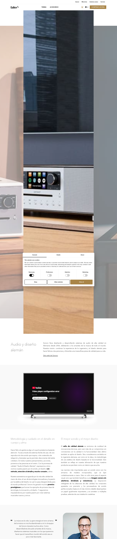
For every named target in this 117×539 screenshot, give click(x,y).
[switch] (49, 275)
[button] (87, 7)
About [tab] (82, 255)
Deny (35, 282)
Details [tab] (58, 255)
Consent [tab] (34, 255)
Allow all (81, 282)
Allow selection (58, 282)
